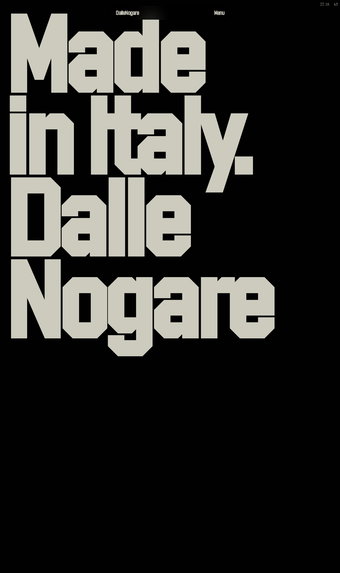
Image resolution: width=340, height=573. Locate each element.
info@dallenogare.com (283, 566)
